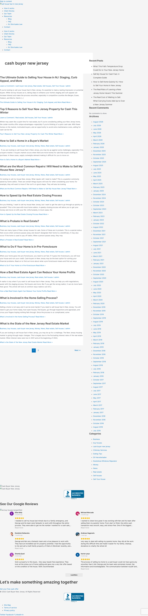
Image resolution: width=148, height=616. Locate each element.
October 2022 (98, 224)
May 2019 (97, 333)
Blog (9, 19)
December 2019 (99, 307)
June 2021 (97, 253)
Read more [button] (19, 528)
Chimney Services (100, 450)
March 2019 (97, 340)
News (43, 146)
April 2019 (97, 336)
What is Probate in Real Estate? (19, 221)
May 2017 (97, 398)
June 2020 (97, 289)
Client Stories (9, 11)
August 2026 (98, 122)
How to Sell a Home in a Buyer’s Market (24, 140)
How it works (9, 8)
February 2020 (98, 303)
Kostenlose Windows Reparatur (105, 461)
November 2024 (99, 198)
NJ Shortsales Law (15, 24)
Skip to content (6, 1)
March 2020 (97, 300)
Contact (7, 27)
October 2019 (98, 314)
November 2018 (99, 354)
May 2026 (97, 133)
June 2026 (97, 129)
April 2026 (97, 136)
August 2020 (98, 282)
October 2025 (98, 158)
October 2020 (98, 274)
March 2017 (97, 405)
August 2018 (98, 365)
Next (78, 350)
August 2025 (98, 165)
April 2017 (97, 402)
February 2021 (98, 260)
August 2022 (98, 227)
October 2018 (98, 358)
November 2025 (99, 154)
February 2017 (98, 409)
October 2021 (98, 238)
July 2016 (97, 431)
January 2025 (98, 191)
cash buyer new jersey (24, 86)
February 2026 (98, 144)
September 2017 (99, 383)
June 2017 (97, 394)
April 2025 (97, 180)
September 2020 (99, 278)
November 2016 (99, 420)
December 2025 (99, 151)
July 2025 (97, 169)
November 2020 (99, 271)
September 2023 (99, 209)
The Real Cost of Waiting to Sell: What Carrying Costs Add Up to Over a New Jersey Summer (109, 101)
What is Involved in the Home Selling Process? (29, 297)
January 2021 (98, 263)
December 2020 (99, 267)
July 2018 (97, 369)
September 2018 (99, 362)
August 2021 (98, 245)
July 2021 (97, 249)
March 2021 (97, 256)
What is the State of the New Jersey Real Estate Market (34, 323)
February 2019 (98, 343)
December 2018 (99, 351)
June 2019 (97, 329)
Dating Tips (97, 454)
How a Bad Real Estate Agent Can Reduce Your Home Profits (37, 272)
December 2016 (99, 416)
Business (3, 146)
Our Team (7, 14)
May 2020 (97, 293)
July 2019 (97, 325)
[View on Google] (12, 514)
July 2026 (97, 125)
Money (37, 146)
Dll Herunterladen (100, 457)
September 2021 (99, 242)
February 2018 (98, 372)
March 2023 (97, 213)
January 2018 (98, 376)
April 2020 (97, 296)
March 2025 (97, 184)
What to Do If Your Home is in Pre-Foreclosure (28, 246)
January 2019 (98, 347)
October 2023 (98, 205)
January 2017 (98, 412)
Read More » (36, 102)
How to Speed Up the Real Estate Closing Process (31, 195)
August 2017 (98, 387)
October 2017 (98, 380)
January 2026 (98, 147)
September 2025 (99, 162)
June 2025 (97, 173)
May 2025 (97, 176)
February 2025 (98, 187)
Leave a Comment (7, 86)
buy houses (11, 146)
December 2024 (99, 194)
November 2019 (99, 311)
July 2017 (96, 391)
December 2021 (99, 231)
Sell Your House (58, 86)
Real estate (37, 86)
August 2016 (98, 427)
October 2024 (98, 202)
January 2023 (98, 220)
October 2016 (98, 423)
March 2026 (97, 140)
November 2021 (99, 234)
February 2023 (98, 216)
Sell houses (47, 86)
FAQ (9, 22)
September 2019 (99, 318)
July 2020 (97, 285)
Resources (8, 16)
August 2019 (98, 322)
